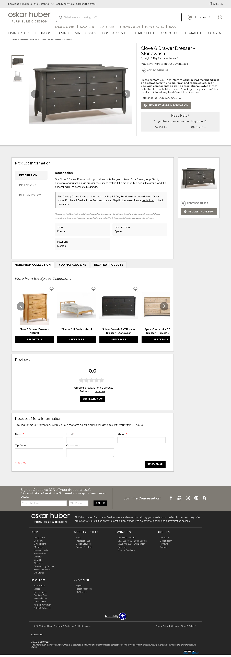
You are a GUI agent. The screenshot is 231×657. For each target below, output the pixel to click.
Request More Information (168, 105)
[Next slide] (164, 306)
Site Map (174, 626)
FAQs (78, 537)
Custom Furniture (84, 547)
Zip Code (21, 445)
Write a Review (93, 399)
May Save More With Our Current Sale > (165, 63)
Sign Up (100, 503)
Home (14, 40)
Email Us (200, 127)
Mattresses (85, 33)
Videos (37, 589)
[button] (200, 17)
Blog (172, 26)
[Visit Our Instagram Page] (188, 498)
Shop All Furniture (42, 569)
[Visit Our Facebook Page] (171, 498)
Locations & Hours (126, 537)
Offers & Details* (188, 626)
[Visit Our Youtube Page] (180, 498)
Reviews (164, 544)
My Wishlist (81, 592)
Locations (87, 26)
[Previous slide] (21, 306)
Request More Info (201, 211)
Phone (122, 434)
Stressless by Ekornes (44, 566)
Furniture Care (40, 595)
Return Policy (30, 195)
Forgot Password (83, 589)
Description (28, 175)
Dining (63, 33)
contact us (148, 200)
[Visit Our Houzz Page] (204, 498)
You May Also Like (72, 264)
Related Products (108, 264)
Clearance (192, 33)
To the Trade (39, 585)
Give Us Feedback (126, 550)
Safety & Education (42, 608)
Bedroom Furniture (28, 40)
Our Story (107, 26)
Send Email (155, 464)
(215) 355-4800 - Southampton (132, 541)
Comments (73, 445)
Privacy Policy (162, 626)
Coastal (215, 33)
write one (100, 391)
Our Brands (39, 573)
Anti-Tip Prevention (42, 605)
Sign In (79, 585)
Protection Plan (83, 541)
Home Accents (115, 33)
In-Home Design (130, 26)
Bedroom (43, 33)
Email (70, 434)
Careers (163, 547)
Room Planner (40, 598)
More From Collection (33, 264)
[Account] (220, 17)
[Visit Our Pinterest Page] (197, 498)
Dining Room (40, 544)
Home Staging (154, 26)
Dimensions (27, 185)
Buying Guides (40, 592)
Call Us (162, 127)
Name (19, 434)
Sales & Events (65, 26)
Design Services (83, 544)
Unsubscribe (40, 602)
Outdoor (169, 33)
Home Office (144, 33)
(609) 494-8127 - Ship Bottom (131, 544)
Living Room (18, 33)
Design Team (166, 541)
